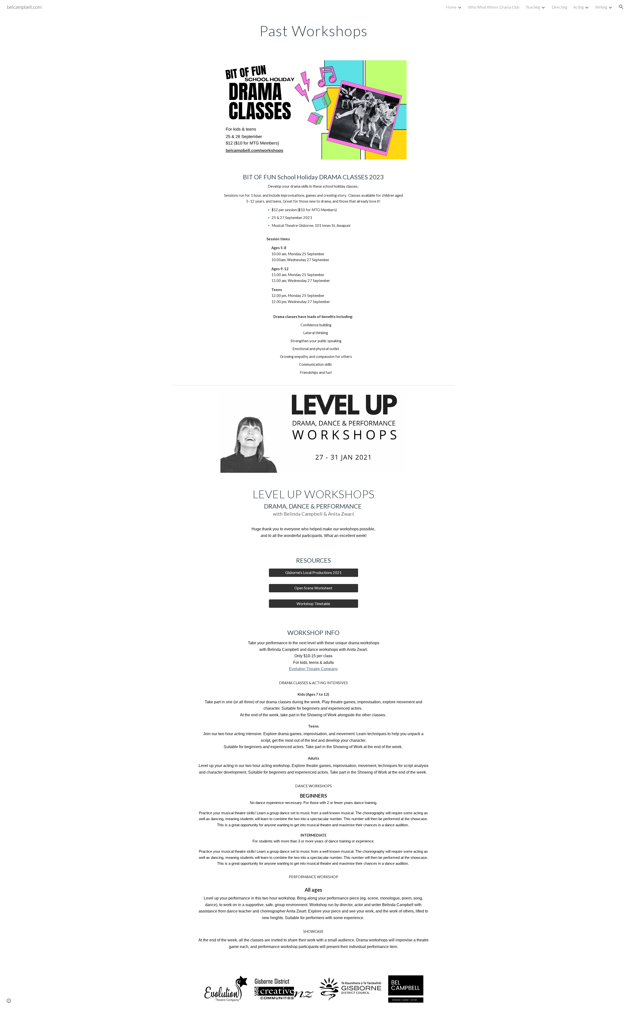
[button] (621, 7)
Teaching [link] (533, 7)
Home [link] (451, 7)
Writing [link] (601, 7)
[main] (313, 31)
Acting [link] (578, 7)
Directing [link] (559, 7)
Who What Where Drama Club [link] (493, 7)
